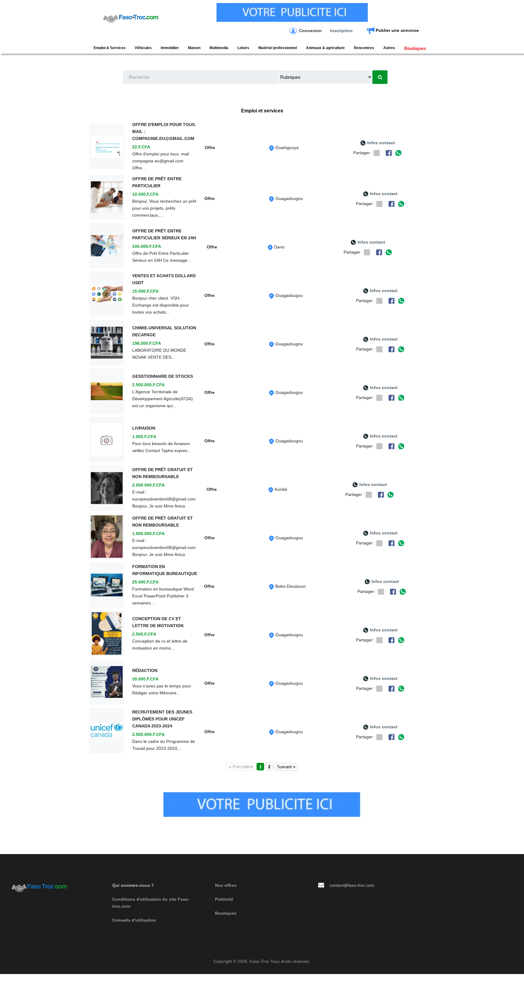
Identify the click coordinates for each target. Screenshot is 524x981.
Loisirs (243, 48)
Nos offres (226, 885)
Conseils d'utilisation (134, 920)
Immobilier (170, 48)
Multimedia (219, 48)
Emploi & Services (110, 48)
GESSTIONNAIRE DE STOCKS (162, 376)
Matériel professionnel (277, 48)
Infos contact (381, 142)
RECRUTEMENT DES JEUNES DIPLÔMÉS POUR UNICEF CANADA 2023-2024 (162, 719)
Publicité (224, 899)
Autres (389, 48)
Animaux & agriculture (325, 48)
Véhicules (143, 48)
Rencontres (364, 48)
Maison (194, 48)
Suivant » (286, 766)
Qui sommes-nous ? (133, 885)
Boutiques (415, 48)
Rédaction (144, 670)
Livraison (143, 428)
